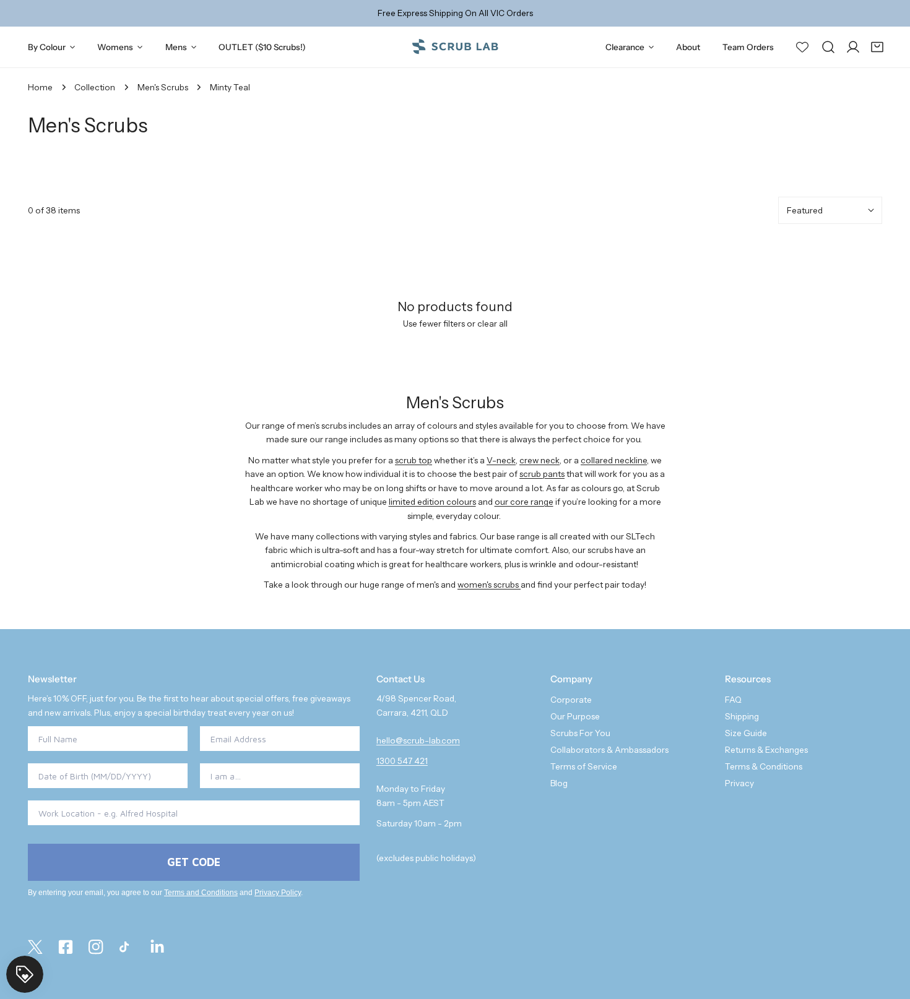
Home (40, 87)
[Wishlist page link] (802, 46)
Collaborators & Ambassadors (609, 750)
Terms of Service (583, 766)
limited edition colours (432, 502)
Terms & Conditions (763, 766)
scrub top (413, 460)
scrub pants (542, 474)
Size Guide (746, 733)
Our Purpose (575, 716)
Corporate (571, 700)
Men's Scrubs (162, 87)
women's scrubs (489, 585)
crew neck (539, 460)
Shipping (742, 716)
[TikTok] (126, 946)
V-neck (501, 460)
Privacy (739, 783)
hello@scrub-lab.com (418, 740)
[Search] (828, 47)
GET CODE (193, 861)
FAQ (733, 700)
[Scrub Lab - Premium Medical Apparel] (455, 46)
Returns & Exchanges (766, 750)
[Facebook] (66, 946)
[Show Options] (348, 775)
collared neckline (614, 460)
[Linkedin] (157, 946)
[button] (877, 47)
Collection (94, 87)
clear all (492, 323)
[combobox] (276, 775)
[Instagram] (96, 946)
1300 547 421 (402, 761)
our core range (524, 502)
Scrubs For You (580, 733)
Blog (559, 783)
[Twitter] (35, 946)
